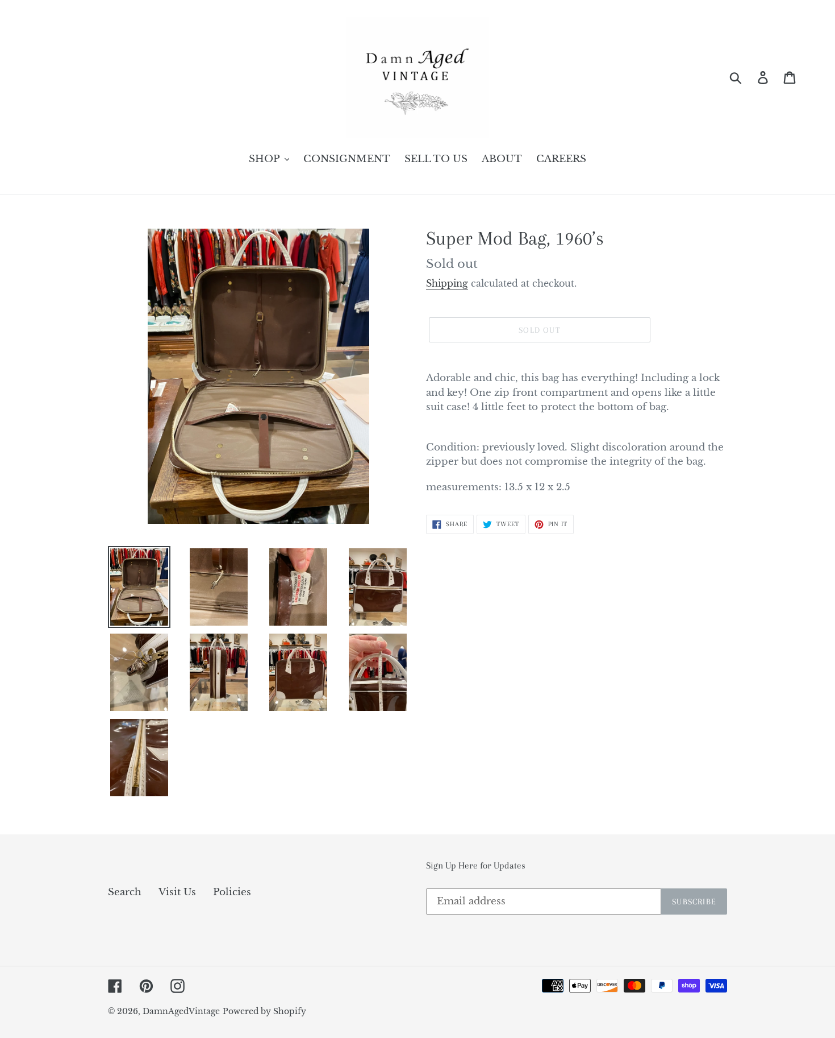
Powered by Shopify (264, 1011)
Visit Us (177, 892)
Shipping (447, 283)
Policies (232, 892)
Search (124, 892)
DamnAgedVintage (181, 1011)
